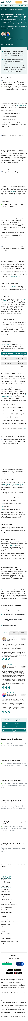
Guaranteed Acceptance (7, 902)
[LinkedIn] (7, 959)
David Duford (10, 692)
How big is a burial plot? (9, 625)
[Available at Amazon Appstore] (9, 973)
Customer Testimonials (7, 936)
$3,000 (13, 191)
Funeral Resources (9, 9)
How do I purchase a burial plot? (12, 610)
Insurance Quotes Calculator (8, 919)
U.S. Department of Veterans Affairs (13, 484)
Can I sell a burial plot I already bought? (14, 614)
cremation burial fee (14, 276)
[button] (7, 44)
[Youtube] (18, 959)
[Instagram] (15, 959)
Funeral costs (5, 344)
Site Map (22, 995)
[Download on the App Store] (10, 970)
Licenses (23, 992)
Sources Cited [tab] (14, 633)
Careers (3, 946)
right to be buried (21, 105)
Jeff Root (9, 664)
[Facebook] (10, 959)
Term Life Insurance (6, 909)
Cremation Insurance (6, 899)
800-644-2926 (7, 888)
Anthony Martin (11, 637)
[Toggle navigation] (25, 2)
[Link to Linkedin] (6, 659)
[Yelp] (20, 959)
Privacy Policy (15, 992)
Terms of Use (5, 992)
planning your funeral (11, 286)
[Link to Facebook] (3, 659)
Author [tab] (5, 633)
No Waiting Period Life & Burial (9, 904)
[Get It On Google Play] (17, 970)
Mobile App (4, 943)
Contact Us (4, 949)
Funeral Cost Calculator (7, 921)
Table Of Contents (9, 5)
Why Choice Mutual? (6, 933)
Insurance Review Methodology (9, 941)
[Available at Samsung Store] (18, 973)
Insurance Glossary (6, 924)
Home (2, 9)
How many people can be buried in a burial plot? (13, 620)
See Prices (18, 2)
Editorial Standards (6, 938)
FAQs (2, 926)
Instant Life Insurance (7, 912)
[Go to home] (6, 2)
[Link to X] (9, 659)
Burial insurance (5, 590)
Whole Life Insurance (6, 907)
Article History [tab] (22, 633)
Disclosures (15, 995)
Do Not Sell (6, 995)
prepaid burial (12, 545)
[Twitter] (12, 959)
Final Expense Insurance (7, 896)
